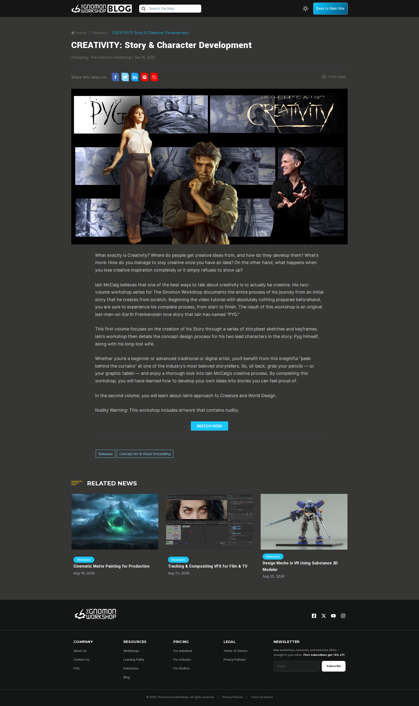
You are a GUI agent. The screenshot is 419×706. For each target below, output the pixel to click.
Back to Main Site (330, 8)
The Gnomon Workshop (111, 57)
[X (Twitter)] (323, 615)
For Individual (182, 651)
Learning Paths (133, 660)
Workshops (131, 651)
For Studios (181, 668)
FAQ (76, 668)
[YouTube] (333, 615)
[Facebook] (314, 615)
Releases (99, 33)
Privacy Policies (235, 660)
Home (81, 33)
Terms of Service (236, 651)
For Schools (182, 660)
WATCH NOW (209, 426)
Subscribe (334, 666)
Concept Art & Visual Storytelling (145, 454)
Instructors (130, 668)
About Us (80, 651)
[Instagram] (343, 615)
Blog (126, 677)
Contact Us (81, 660)
